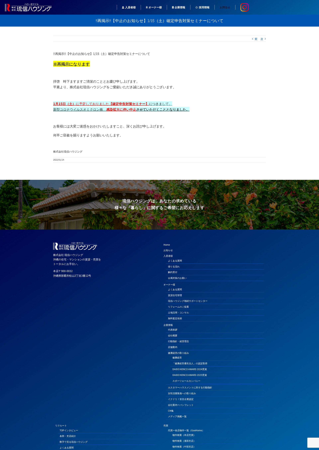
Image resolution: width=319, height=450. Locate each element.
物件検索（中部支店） (184, 446)
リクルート (61, 425)
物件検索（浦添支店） (184, 440)
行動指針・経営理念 (178, 341)
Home (166, 244)
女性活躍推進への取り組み (182, 393)
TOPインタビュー (69, 430)
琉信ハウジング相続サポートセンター (188, 300)
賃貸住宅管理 (175, 295)
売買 (165, 425)
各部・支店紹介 (68, 436)
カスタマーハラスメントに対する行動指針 (190, 387)
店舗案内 (172, 347)
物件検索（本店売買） (184, 435)
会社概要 (172, 335)
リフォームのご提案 (178, 306)
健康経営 (177, 357)
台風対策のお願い (177, 278)
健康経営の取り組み (178, 352)
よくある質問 (175, 260)
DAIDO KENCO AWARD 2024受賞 (189, 369)
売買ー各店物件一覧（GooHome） (186, 430)
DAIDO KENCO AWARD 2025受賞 (189, 375)
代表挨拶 (172, 329)
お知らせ (168, 250)
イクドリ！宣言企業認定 (181, 399)
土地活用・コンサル (178, 312)
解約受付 (172, 272)
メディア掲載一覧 (177, 416)
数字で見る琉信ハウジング (74, 441)
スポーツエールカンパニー (186, 380)
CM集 (171, 410)
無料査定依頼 (175, 318)
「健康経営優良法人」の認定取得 (189, 363)
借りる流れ (174, 266)
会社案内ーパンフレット (181, 404)
